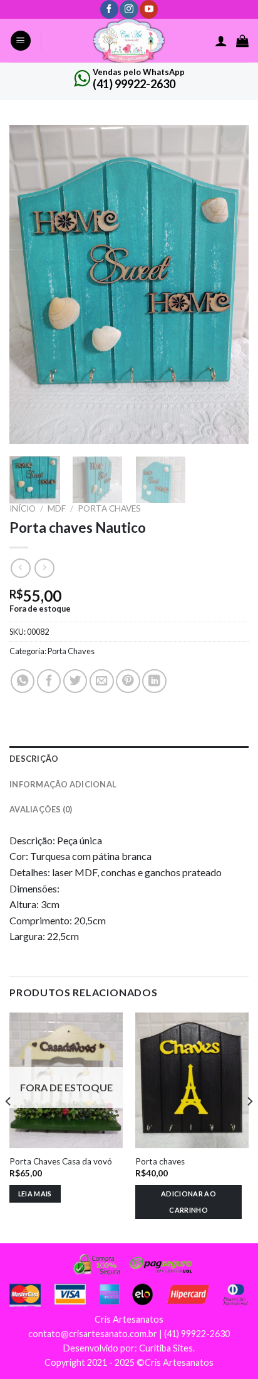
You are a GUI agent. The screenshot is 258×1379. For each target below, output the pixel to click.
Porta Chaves (109, 508)
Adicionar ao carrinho (188, 1202)
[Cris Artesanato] (129, 41)
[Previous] (30, 284)
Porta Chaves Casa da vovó (60, 1161)
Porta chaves (160, 1161)
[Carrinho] (242, 40)
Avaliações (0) (41, 809)
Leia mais (35, 1194)
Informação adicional (62, 784)
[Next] (228, 284)
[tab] (129, 758)
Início (22, 508)
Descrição (33, 759)
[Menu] (21, 41)
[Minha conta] (221, 40)
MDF (57, 508)
